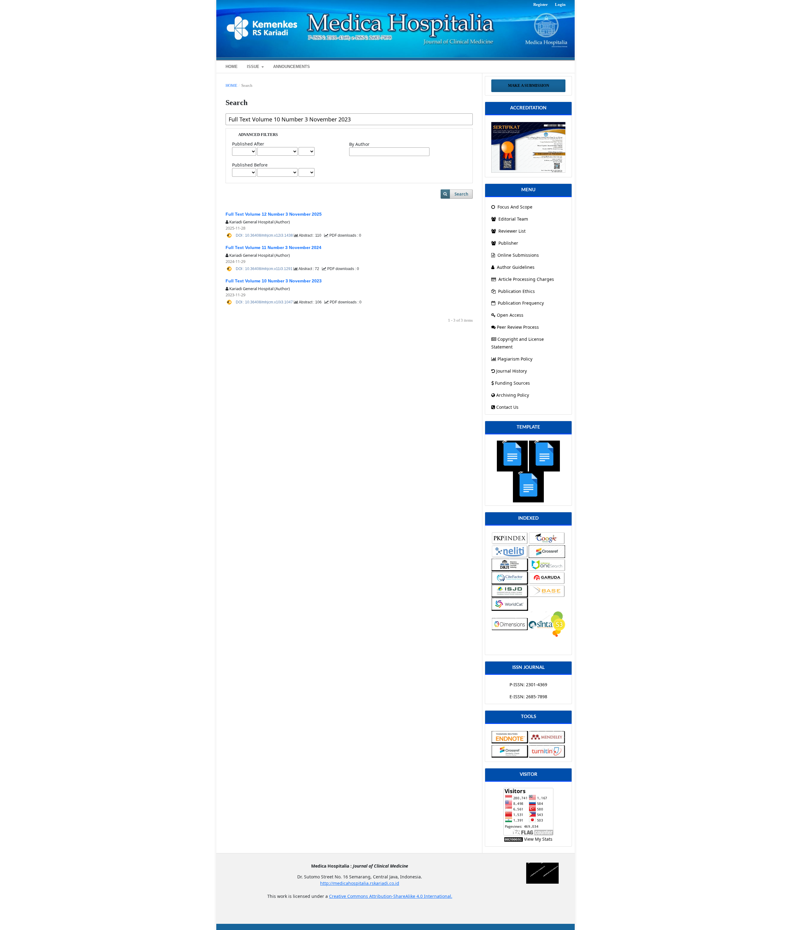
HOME (232, 66)
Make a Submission (528, 85)
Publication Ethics (516, 291)
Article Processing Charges (526, 279)
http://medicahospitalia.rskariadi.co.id (359, 883)
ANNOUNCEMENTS (291, 66)
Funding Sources (512, 383)
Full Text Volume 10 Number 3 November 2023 (274, 280)
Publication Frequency (521, 303)
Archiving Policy (512, 395)
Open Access (510, 315)
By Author (359, 144)
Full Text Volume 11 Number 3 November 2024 (273, 247)
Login (560, 4)
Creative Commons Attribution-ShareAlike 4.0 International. (390, 896)
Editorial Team (512, 219)
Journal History (511, 371)
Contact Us (507, 407)
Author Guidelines (516, 267)
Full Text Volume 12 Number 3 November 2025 (274, 214)
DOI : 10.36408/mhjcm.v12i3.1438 (265, 235)
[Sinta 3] (547, 624)
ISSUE (253, 66)
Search (461, 194)
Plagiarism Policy (514, 359)
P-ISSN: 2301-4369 (528, 684)
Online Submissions (518, 255)
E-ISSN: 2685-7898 (528, 697)
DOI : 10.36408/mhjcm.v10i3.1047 (265, 302)
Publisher (507, 243)
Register (540, 4)
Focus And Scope (514, 207)
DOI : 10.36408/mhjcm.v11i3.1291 (265, 269)
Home (231, 85)
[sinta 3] (528, 147)
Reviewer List (511, 231)
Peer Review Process (518, 327)
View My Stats (538, 839)
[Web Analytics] (513, 839)
